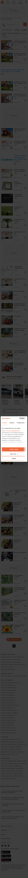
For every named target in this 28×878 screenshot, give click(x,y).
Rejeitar (14, 458)
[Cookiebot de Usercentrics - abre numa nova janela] (19, 418)
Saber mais (13, 454)
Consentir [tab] (4, 422)
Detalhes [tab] (12, 422)
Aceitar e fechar (14, 449)
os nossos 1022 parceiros (12, 430)
